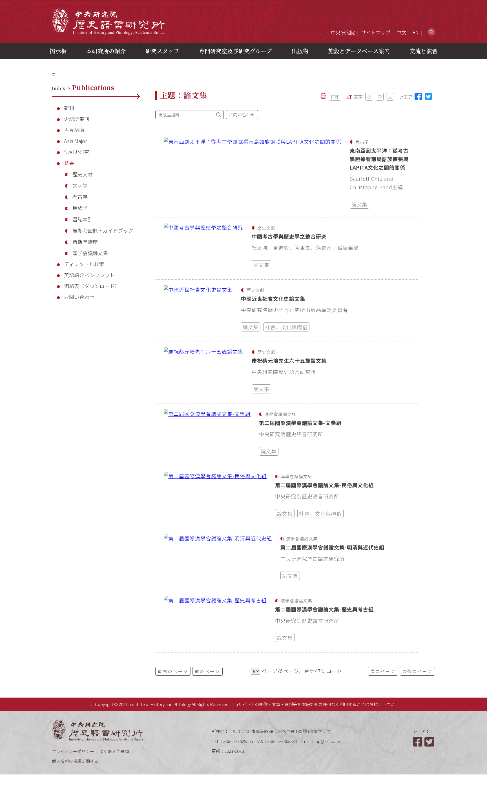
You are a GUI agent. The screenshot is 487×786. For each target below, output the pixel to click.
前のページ (207, 671)
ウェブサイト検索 (431, 32)
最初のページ (173, 671)
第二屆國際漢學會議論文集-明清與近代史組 (332, 547)
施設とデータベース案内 (359, 51)
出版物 (299, 51)
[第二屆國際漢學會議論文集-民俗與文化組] (215, 497)
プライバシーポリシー (73, 751)
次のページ (383, 671)
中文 (401, 32)
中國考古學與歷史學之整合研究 (289, 236)
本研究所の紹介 (106, 51)
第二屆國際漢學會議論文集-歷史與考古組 (324, 609)
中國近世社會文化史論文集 (273, 298)
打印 (335, 96)
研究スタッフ (162, 51)
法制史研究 (76, 151)
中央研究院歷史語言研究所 (108, 21)
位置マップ (319, 731)
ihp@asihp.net (328, 741)
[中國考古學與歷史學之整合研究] (203, 248)
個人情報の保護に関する (75, 761)
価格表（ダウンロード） (92, 286)
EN (416, 32)
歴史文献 (82, 174)
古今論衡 (74, 129)
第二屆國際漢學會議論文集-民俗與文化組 (324, 485)
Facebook (418, 741)
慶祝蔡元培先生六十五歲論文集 (289, 360)
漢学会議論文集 (90, 253)
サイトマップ (375, 32)
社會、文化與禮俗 (286, 327)
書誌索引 (82, 219)
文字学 (80, 185)
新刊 (69, 108)
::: (326, 32)
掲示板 (58, 51)
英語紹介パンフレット (89, 275)
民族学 (80, 207)
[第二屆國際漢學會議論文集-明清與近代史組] (218, 559)
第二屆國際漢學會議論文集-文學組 (300, 422)
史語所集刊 (76, 119)
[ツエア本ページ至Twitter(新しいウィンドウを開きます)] (428, 96)
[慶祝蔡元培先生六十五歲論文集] (203, 372)
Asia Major (75, 140)
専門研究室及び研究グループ (235, 51)
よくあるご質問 (114, 751)
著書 (69, 162)
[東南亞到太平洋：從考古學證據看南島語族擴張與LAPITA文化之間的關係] (252, 174)
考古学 (80, 196)
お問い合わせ (79, 296)
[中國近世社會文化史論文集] (198, 310)
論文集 (359, 204)
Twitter (429, 741)
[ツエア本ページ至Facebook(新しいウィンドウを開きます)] (418, 96)
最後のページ (417, 671)
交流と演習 (423, 51)
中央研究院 (343, 32)
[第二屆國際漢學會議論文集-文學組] (207, 434)
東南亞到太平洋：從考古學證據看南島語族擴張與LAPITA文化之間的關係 (379, 159)
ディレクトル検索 (84, 264)
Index (58, 88)
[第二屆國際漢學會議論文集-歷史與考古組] (215, 621)
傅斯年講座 (85, 241)
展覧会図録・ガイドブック (102, 230)
